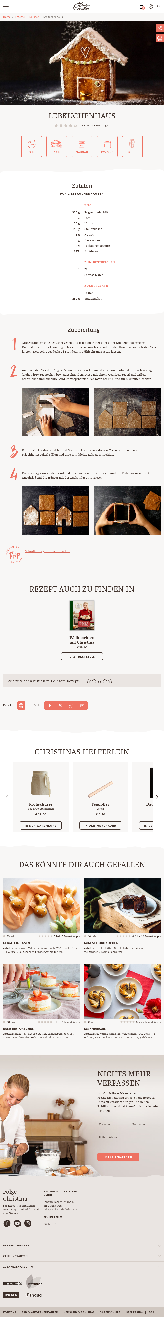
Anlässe (34, 16)
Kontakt (9, 1312)
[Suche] (159, 7)
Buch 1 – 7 (50, 1224)
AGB (151, 1312)
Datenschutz (110, 1312)
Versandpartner (16, 1245)
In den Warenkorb (41, 825)
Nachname (138, 1124)
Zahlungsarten (15, 1256)
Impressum (134, 1312)
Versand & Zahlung (79, 1312)
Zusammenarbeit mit (19, 1266)
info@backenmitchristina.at (61, 1209)
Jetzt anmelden (118, 1157)
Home (7, 16)
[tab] (82, 1245)
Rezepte (20, 16)
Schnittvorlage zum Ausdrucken (47, 551)
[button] (157, 797)
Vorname (104, 1124)
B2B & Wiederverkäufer (40, 1312)
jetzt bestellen (82, 656)
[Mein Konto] (151, 7)
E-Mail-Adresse (108, 1137)
